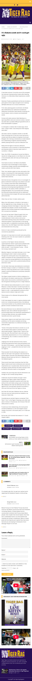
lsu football (18, 425)
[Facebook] (14, 4)
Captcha (4, 568)
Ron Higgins (17, 39)
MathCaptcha (7, 570)
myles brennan (17, 428)
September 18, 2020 (14, 460)
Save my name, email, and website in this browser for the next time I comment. (14, 564)
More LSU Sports (12, 27)
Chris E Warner (11, 485)
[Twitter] (17, 4)
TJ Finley (25, 428)
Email (3, 555)
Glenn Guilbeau (21, 475)
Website (4, 559)
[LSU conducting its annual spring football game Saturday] (5, 465)
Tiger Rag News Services (22, 468)
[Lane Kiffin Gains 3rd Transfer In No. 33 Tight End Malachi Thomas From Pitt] (5, 474)
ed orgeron (9, 425)
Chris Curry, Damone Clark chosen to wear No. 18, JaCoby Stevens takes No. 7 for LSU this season (19, 457)
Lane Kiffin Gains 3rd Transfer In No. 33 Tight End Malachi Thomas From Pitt (19, 473)
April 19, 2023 (12, 468)
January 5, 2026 (13, 475)
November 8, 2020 (7, 39)
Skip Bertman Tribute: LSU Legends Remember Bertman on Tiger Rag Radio (19, 670)
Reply (4, 496)
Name (3, 550)
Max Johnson (6, 428)
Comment (4, 538)
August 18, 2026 (13, 673)
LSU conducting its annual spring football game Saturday (19, 465)
